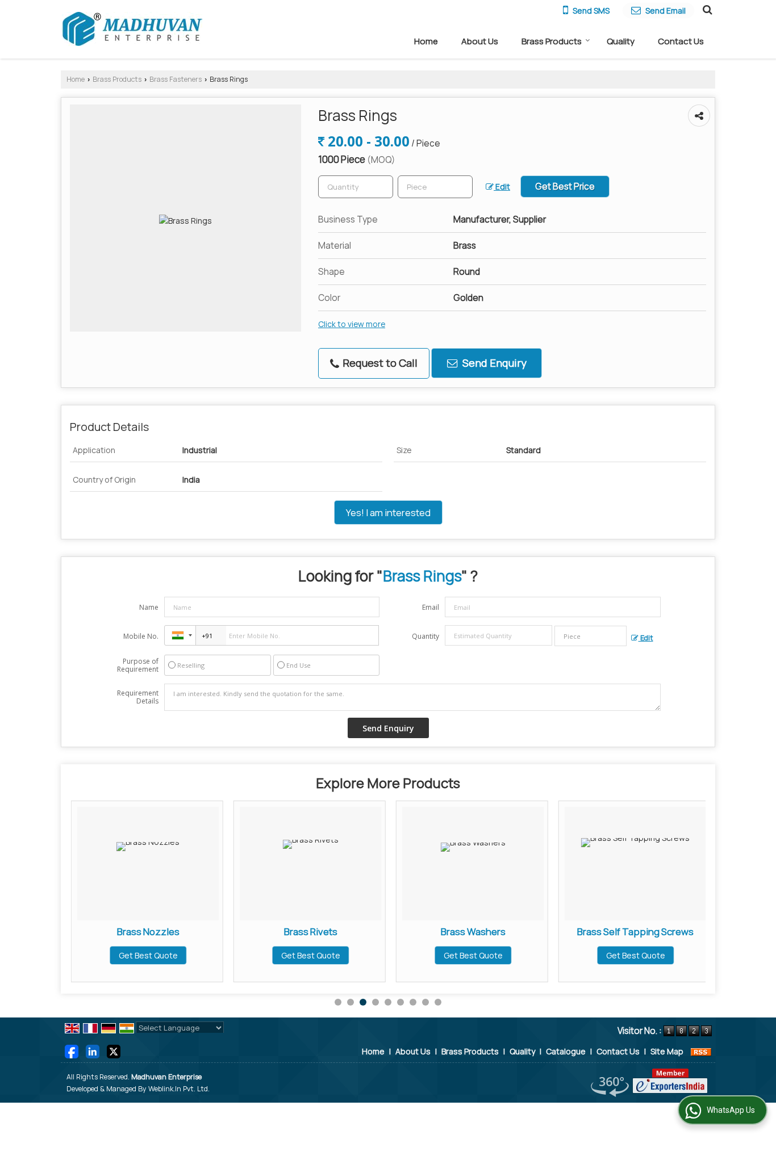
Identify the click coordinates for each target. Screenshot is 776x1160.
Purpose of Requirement (137, 665)
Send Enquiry (493, 362)
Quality (621, 41)
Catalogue (566, 1051)
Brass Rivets (310, 931)
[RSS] (701, 1051)
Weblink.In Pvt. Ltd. (179, 1089)
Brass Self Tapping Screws (635, 931)
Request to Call (379, 362)
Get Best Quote (148, 955)
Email (430, 607)
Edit (502, 186)
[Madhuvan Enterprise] (132, 29)
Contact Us (681, 41)
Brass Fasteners (175, 79)
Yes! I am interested (388, 512)
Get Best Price (565, 186)
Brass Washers (473, 931)
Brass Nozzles (148, 931)
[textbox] (435, 186)
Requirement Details (137, 697)
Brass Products (551, 41)
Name (148, 607)
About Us (479, 41)
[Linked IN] (92, 1050)
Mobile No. (140, 636)
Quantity (425, 636)
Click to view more (351, 324)
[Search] (706, 9)
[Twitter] (113, 1050)
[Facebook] (71, 1050)
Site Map (666, 1051)
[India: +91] (180, 635)
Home (426, 41)
